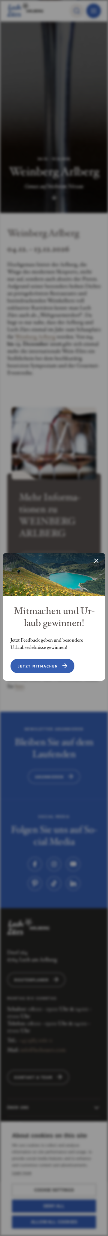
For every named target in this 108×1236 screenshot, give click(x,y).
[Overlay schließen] (96, 561)
